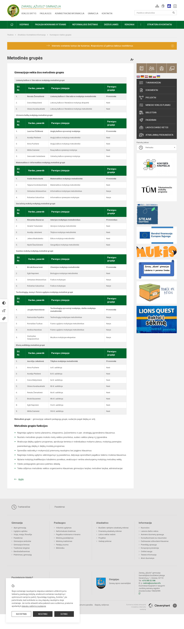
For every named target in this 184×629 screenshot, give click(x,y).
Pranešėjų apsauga (149, 545)
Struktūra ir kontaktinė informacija (32, 35)
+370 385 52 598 (148, 580)
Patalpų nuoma (62, 545)
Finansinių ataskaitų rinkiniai (110, 531)
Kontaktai (107, 13)
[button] (157, 6)
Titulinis (10, 35)
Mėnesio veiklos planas (158, 105)
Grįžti (21, 479)
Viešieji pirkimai (104, 541)
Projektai (151, 97)
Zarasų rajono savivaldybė (120, 583)
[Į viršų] (175, 606)
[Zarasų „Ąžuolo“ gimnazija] (16, 9)
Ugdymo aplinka (20, 531)
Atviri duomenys (147, 558)
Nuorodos (145, 528)
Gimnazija (93, 13)
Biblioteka (151, 112)
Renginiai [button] (129, 24)
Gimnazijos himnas (21, 545)
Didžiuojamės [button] (111, 24)
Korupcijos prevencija (150, 548)
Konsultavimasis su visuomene (153, 538)
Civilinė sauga (146, 551)
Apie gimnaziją (20, 528)
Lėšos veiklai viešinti (106, 534)
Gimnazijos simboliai (22, 541)
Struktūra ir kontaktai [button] (159, 24)
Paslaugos (45, 13)
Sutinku (64, 614)
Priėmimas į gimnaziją (23, 555)
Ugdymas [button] (24, 24)
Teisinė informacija (148, 555)
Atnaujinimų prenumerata (159, 135)
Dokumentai (152, 90)
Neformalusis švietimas (66, 531)
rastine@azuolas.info (152, 583)
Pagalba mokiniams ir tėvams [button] (50, 24)
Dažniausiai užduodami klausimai (154, 541)
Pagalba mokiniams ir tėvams (68, 534)
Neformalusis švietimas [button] (85, 24)
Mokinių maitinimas (64, 541)
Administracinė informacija (69, 13)
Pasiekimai (151, 120)
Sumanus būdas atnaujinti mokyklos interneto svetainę (136, 607)
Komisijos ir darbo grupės (60, 35)
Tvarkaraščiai (153, 83)
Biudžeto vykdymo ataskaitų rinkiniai (113, 528)
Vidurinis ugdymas (63, 528)
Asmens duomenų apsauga (152, 534)
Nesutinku (42, 614)
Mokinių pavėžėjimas (64, 538)
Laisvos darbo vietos (157, 127)
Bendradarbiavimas (22, 551)
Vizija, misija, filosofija (23, 534)
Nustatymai (21, 614)
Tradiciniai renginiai (22, 548)
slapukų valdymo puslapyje (34, 606)
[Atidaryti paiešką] (174, 13)
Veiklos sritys (28, 13)
